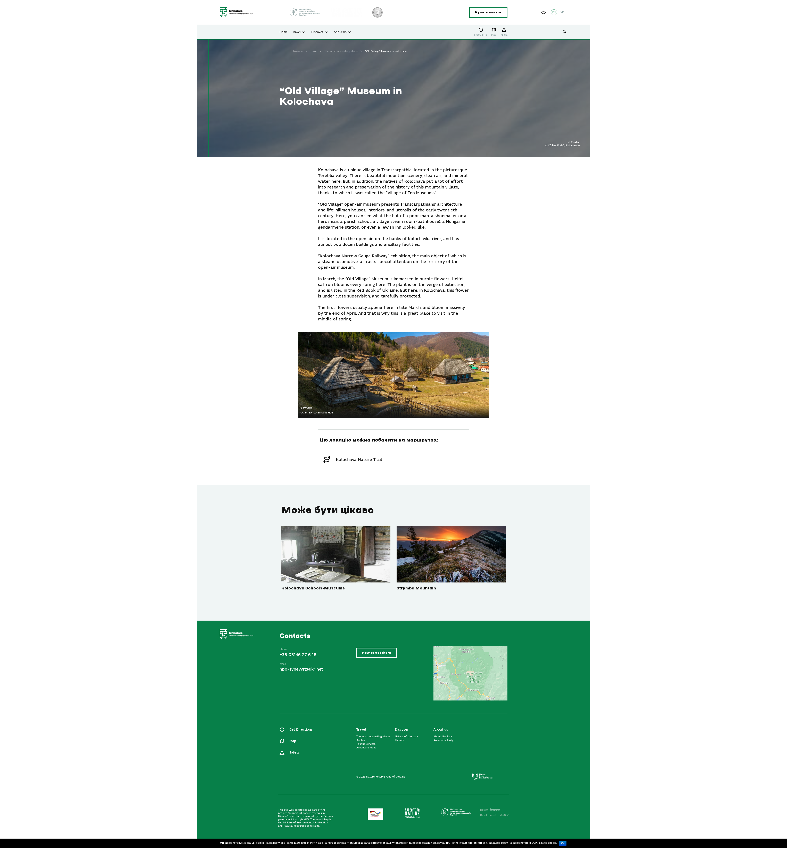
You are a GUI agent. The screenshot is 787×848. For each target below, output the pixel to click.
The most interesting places (341, 51)
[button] (543, 12)
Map (493, 34)
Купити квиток (488, 12)
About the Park (442, 736)
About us (340, 32)
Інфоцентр (480, 34)
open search (564, 31)
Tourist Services (365, 743)
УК (562, 12)
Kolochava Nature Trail (359, 459)
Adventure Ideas (366, 747)
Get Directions (301, 729)
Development (494, 815)
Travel (296, 32)
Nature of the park (406, 736)
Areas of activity (443, 740)
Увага (503, 34)
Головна (298, 51)
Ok (562, 843)
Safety (294, 752)
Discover (317, 32)
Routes (360, 740)
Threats (399, 740)
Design (484, 809)
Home (284, 32)
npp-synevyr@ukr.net (301, 669)
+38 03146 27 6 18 (298, 654)
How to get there (376, 653)
